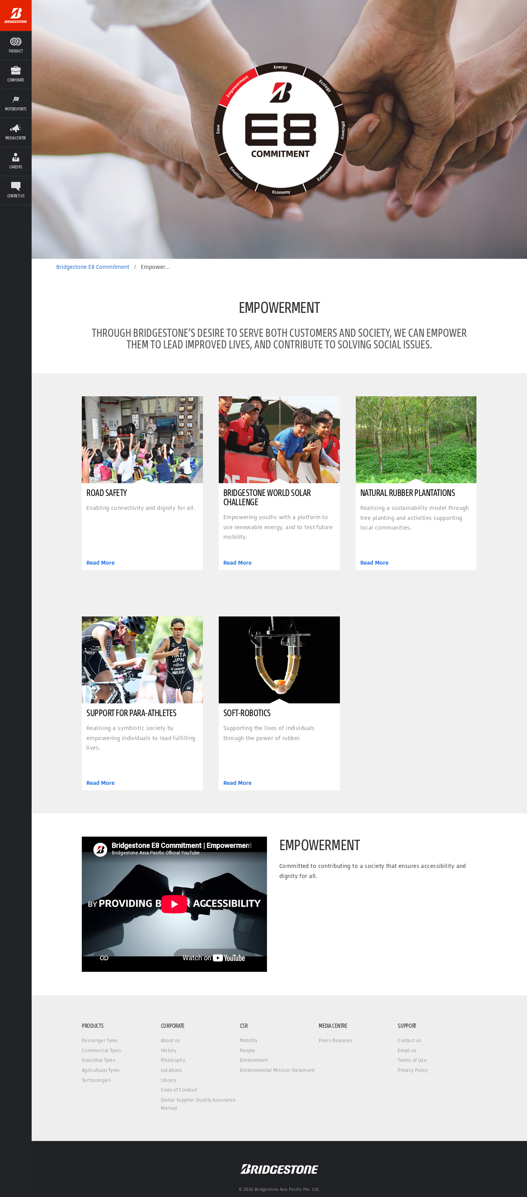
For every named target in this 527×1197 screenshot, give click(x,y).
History (168, 1050)
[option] (279, 129)
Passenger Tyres (100, 1040)
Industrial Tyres (98, 1060)
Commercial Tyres (101, 1050)
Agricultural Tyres (101, 1070)
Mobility (249, 1040)
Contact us (409, 1040)
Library (168, 1080)
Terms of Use (412, 1060)
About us (171, 1040)
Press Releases (335, 1040)
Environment (254, 1060)
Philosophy (173, 1060)
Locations (171, 1070)
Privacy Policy (413, 1070)
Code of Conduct (179, 1090)
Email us (407, 1050)
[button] (16, 74)
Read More (100, 562)
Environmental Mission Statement (277, 1070)
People (247, 1050)
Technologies (96, 1080)
